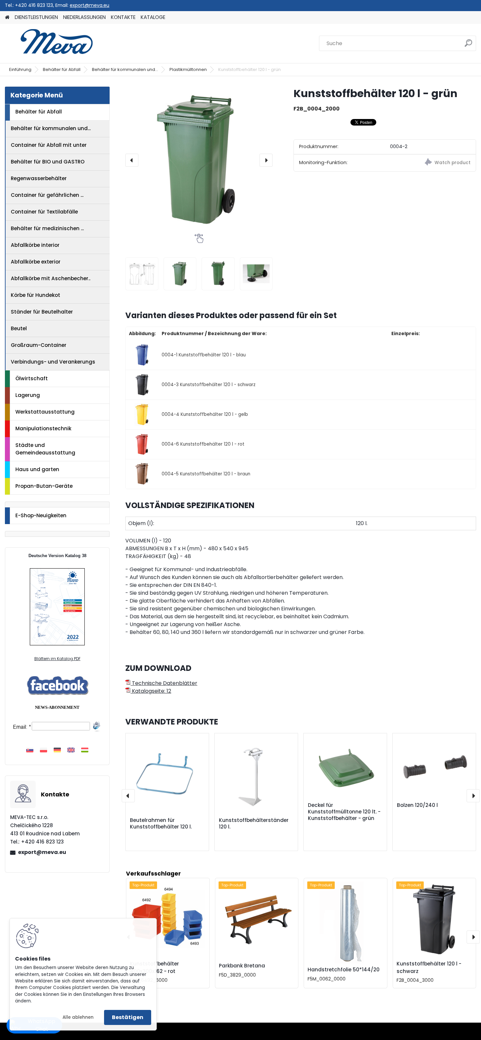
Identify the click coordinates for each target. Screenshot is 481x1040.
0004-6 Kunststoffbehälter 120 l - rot (203, 444)
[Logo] (50, 43)
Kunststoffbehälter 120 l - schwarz (429, 967)
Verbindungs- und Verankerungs (53, 361)
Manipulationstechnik (43, 428)
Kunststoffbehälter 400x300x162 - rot (154, 967)
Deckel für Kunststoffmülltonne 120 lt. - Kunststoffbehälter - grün (344, 812)
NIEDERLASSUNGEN (84, 17)
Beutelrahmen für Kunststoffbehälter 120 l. (161, 823)
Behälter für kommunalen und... (125, 69)
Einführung (20, 69)
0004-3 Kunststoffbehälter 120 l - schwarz (209, 385)
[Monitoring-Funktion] (430, 163)
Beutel (19, 328)
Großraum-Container (38, 345)
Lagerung (27, 395)
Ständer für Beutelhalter (42, 311)
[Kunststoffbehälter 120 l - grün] (199, 160)
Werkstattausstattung (45, 411)
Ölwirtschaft (31, 378)
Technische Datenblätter (164, 683)
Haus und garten (37, 469)
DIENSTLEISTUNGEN (36, 17)
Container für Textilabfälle (44, 211)
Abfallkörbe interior (35, 245)
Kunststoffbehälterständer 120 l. (254, 823)
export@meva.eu (89, 5)
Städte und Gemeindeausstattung (45, 449)
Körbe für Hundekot (35, 295)
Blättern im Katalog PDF (57, 658)
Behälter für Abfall (61, 69)
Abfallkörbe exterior (36, 261)
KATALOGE (153, 17)
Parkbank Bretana (242, 965)
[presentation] (131, 160)
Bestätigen (127, 1017)
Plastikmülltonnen (188, 69)
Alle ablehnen (78, 1017)
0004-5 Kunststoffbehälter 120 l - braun (206, 474)
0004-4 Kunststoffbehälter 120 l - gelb (205, 414)
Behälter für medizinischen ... (47, 228)
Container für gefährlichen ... (47, 195)
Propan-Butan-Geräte (44, 486)
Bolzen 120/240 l (417, 805)
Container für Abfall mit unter (49, 145)
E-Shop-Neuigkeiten (40, 515)
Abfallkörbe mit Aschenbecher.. (50, 278)
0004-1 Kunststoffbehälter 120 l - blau (204, 355)
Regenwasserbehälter (39, 178)
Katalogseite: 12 (151, 691)
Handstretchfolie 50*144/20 (344, 969)
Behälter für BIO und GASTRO (47, 161)
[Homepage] (7, 17)
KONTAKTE (123, 17)
